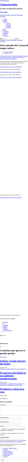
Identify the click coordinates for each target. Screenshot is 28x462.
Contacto (5, 456)
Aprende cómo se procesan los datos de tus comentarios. (13, 441)
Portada (5, 19)
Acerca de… (6, 36)
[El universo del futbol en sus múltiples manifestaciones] (13, 369)
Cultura (5, 30)
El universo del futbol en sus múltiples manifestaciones (13, 375)
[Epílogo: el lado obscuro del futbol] (3, 357)
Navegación (3, 12)
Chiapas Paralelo (9, 52)
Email (4, 421)
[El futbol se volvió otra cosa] (14, 385)
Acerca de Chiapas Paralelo (10, 448)
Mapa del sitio (6, 455)
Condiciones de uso (8, 453)
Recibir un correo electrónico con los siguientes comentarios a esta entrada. (12, 429)
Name (4, 417)
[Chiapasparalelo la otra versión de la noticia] (14, 0)
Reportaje (8, 26)
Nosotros (5, 449)
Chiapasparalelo (8, 4)
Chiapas (8, 23)
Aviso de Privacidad (8, 452)
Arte (4, 29)
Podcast (5, 34)
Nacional (8, 24)
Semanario (5, 33)
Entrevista (8, 27)
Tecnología (6, 31)
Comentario (3, 404)
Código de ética (7, 451)
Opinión (5, 20)
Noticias (5, 22)
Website (2, 426)
